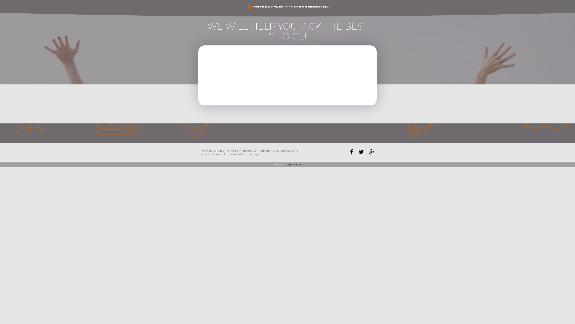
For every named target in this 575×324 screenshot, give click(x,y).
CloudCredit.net (294, 164)
